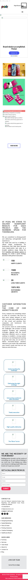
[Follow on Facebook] (2, 514)
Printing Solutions (6, 528)
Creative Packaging (7, 530)
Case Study (4, 544)
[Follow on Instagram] (5, 514)
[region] (14, 36)
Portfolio (4, 540)
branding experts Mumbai (10, 181)
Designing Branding (7, 520)
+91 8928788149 (5, 506)
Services (3, 542)
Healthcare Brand (6, 533)
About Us (4, 547)
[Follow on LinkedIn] (7, 514)
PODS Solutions (10, 574)
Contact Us (4, 549)
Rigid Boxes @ (18, 5)
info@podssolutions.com (7, 509)
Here (18, 565)
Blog (2, 552)
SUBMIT (6, 489)
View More (14, 146)
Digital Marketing (6, 523)
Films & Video (5, 525)
